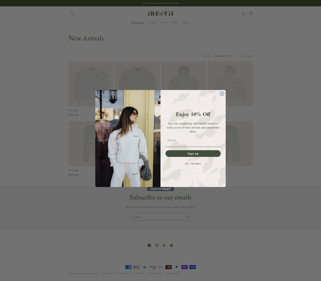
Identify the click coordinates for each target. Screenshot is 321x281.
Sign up (193, 153)
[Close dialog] (222, 94)
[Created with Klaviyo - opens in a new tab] (160, 189)
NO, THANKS (193, 163)
